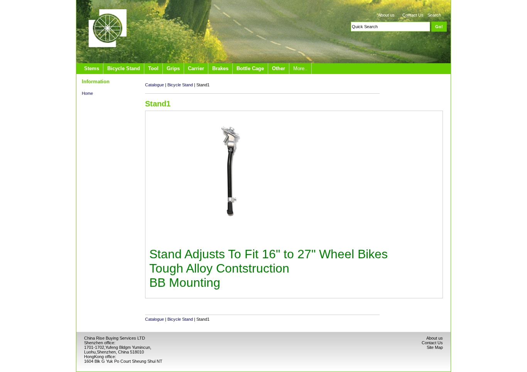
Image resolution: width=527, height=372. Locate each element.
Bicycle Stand (180, 84)
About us (386, 15)
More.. (300, 68)
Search (434, 15)
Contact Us (413, 15)
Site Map (435, 347)
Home (87, 93)
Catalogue (154, 84)
